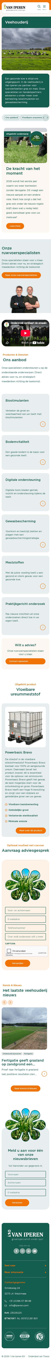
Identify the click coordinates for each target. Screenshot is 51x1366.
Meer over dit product (30, 830)
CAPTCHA (10, 943)
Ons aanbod (11, 117)
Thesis (46, 1356)
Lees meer (15, 226)
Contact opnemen (18, 661)
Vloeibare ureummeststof (35, 117)
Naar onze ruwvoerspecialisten (21, 275)
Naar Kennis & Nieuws (25, 1088)
